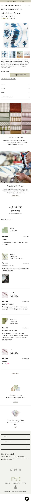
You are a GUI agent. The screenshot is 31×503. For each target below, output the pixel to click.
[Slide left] (1, 1)
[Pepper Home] (13, 5)
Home (3, 9)
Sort (3, 219)
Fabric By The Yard (12, 9)
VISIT (15, 427)
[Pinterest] (15, 470)
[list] (15, 54)
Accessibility (16, 483)
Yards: (5, 71)
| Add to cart (20, 74)
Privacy (24, 483)
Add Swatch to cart (8, 78)
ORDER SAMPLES (15, 147)
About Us (7, 483)
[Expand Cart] (28, 5)
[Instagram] (12, 470)
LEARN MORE (15, 195)
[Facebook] (19, 470)
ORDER (15, 402)
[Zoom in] (27, 28)
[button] (3, 6)
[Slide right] (30, 1)
